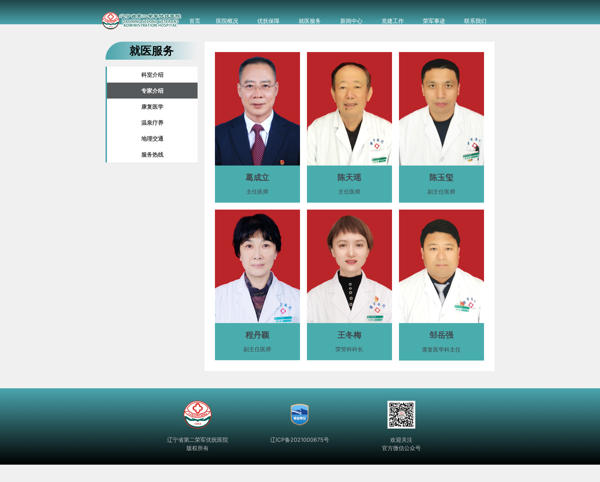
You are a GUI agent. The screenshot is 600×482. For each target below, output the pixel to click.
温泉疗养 (152, 122)
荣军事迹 (434, 20)
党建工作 (393, 20)
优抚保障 (268, 20)
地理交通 (152, 138)
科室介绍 (152, 74)
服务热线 (152, 154)
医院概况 (227, 20)
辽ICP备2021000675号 (299, 439)
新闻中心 (351, 20)
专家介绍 (152, 90)
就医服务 (310, 20)
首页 (194, 20)
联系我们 (475, 20)
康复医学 (152, 106)
